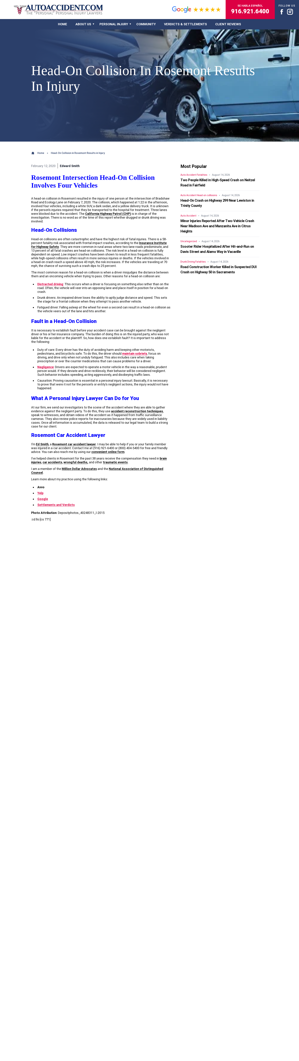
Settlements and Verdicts (56, 505)
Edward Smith (70, 166)
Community (146, 24)
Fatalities (202, 175)
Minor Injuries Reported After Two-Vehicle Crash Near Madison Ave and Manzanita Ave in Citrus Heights (217, 226)
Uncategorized (188, 241)
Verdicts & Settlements (185, 24)
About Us (83, 24)
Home (40, 153)
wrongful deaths (75, 462)
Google (42, 499)
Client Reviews (228, 24)
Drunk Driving (187, 261)
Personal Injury (113, 24)
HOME (62, 24)
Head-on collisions (207, 195)
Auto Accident (188, 175)
